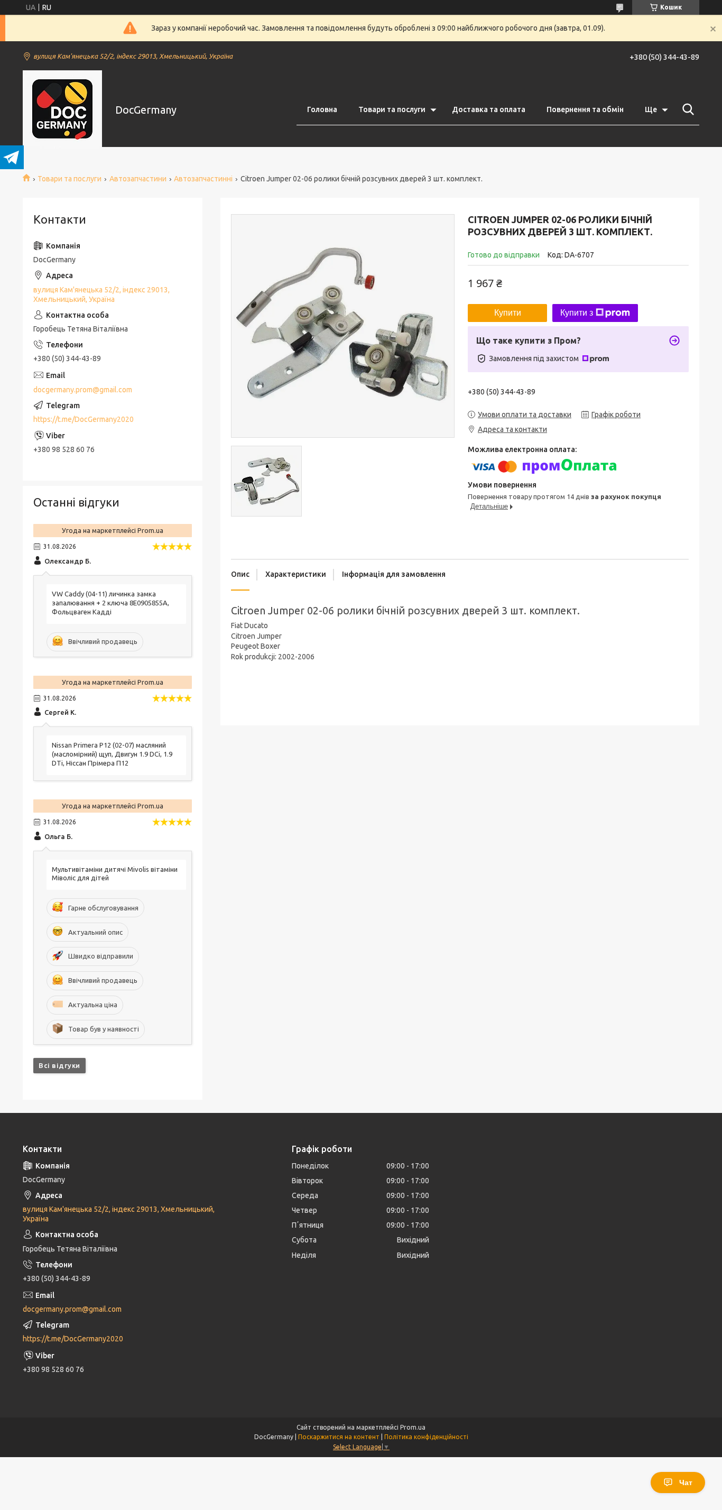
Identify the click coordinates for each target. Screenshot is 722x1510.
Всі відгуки (59, 1065)
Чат (685, 1482)
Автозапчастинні (203, 178)
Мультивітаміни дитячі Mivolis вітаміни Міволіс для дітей (115, 874)
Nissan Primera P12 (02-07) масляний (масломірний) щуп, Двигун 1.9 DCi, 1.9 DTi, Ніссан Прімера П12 (112, 754)
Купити (507, 312)
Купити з (576, 312)
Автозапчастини (137, 178)
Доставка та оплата (488, 109)
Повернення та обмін (585, 109)
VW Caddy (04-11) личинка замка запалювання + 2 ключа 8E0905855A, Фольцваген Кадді (110, 602)
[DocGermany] (62, 110)
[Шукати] (686, 109)
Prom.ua (412, 1427)
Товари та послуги (391, 109)
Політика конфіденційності (426, 1436)
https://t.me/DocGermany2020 (83, 419)
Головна (322, 109)
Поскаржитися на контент (338, 1436)
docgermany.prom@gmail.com (82, 389)
